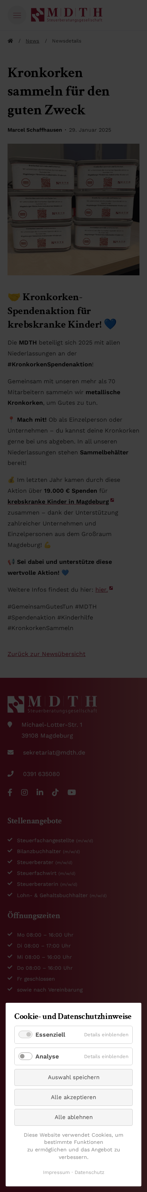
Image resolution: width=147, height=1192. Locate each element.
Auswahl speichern (74, 1077)
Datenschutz (89, 1172)
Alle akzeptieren (73, 1097)
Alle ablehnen (74, 1117)
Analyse (47, 1056)
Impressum (56, 1172)
